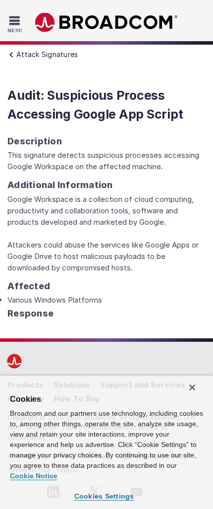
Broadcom (106, 22)
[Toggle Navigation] (16, 24)
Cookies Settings (104, 496)
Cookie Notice (33, 476)
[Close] (192, 387)
